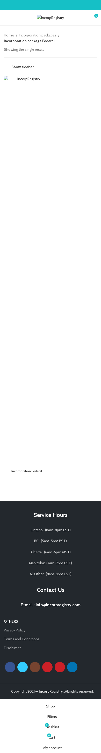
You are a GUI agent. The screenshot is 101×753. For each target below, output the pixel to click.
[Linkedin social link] (57, 5)
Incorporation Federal (26, 471)
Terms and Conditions (22, 639)
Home (9, 35)
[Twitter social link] (45, 5)
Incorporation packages (38, 35)
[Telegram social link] (63, 5)
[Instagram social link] (35, 667)
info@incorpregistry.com (58, 604)
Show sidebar (22, 67)
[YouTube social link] (47, 667)
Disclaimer (12, 648)
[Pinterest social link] (51, 5)
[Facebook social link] (39, 5)
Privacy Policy (14, 630)
